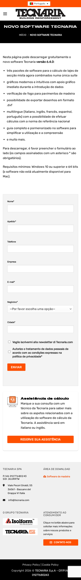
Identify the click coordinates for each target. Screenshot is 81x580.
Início (22, 34)
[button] (39, 3)
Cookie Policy (50, 564)
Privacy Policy (31, 564)
